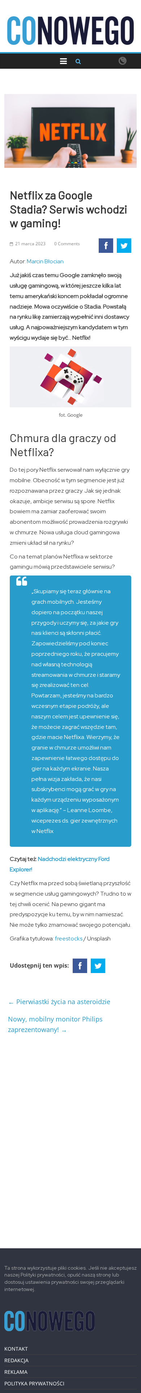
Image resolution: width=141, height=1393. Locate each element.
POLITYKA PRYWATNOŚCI (34, 1383)
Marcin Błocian (45, 261)
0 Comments (67, 244)
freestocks (69, 938)
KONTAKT (16, 1348)
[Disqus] (70, 1138)
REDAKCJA (16, 1360)
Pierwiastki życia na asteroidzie (59, 1001)
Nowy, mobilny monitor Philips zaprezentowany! (55, 1024)
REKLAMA (15, 1371)
